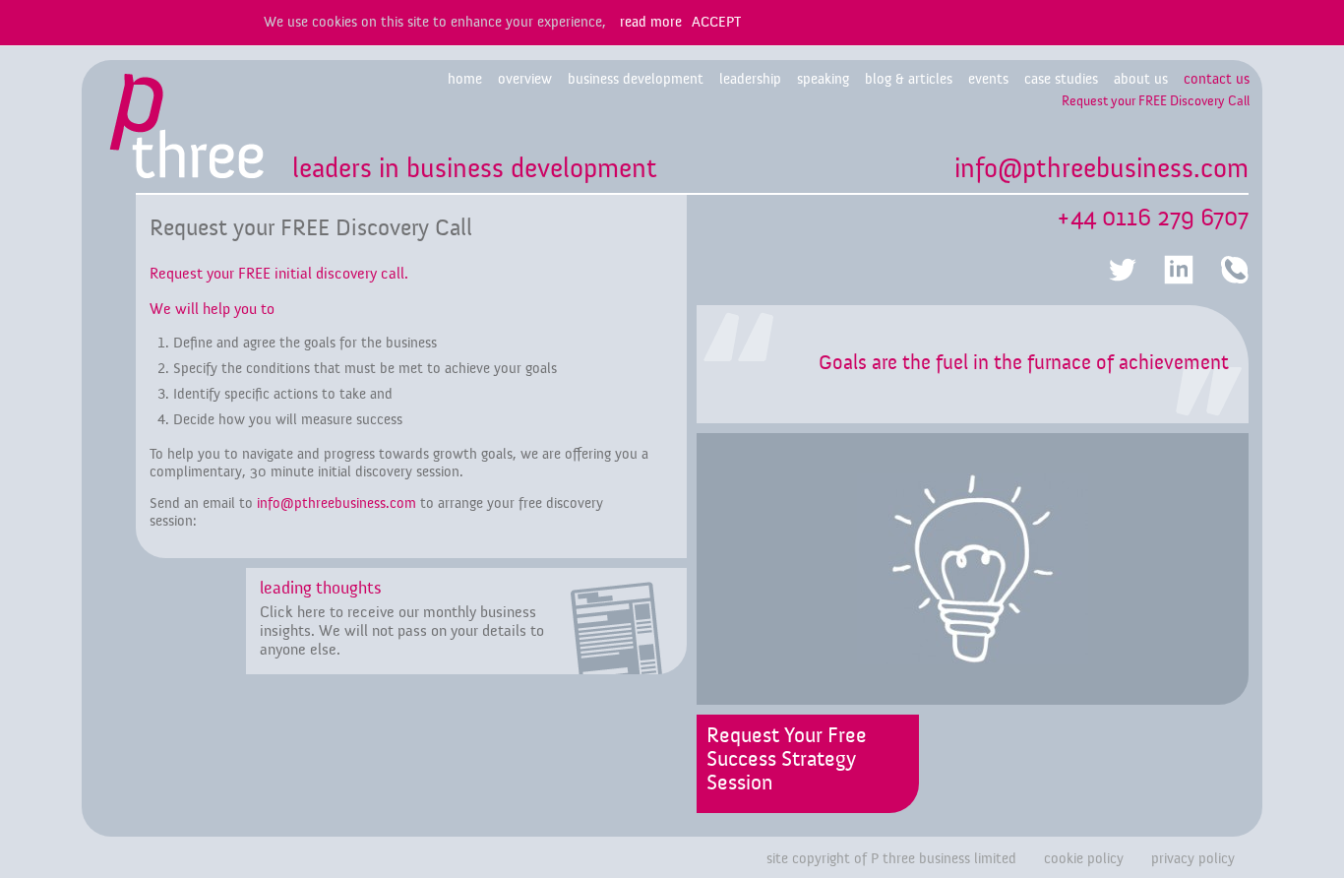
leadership (750, 79)
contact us (1217, 79)
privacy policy (1193, 858)
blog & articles (908, 79)
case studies (1061, 79)
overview (525, 79)
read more (651, 22)
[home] (187, 132)
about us (1141, 79)
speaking (823, 79)
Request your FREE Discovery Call (1156, 101)
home (465, 79)
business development (635, 79)
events (988, 79)
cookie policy (1084, 858)
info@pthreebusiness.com (1101, 169)
